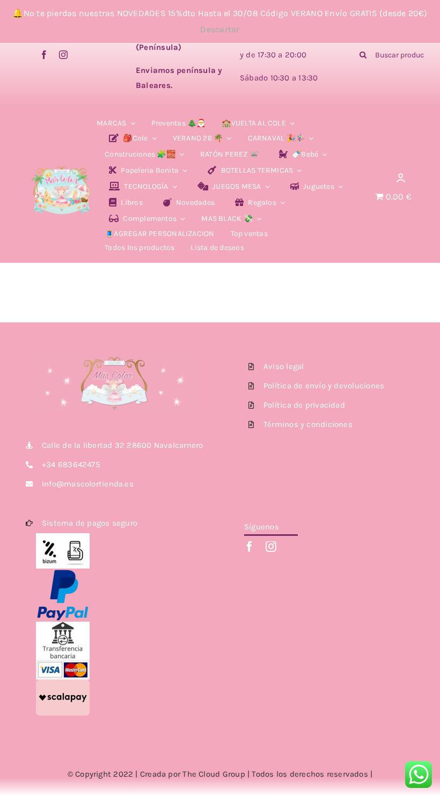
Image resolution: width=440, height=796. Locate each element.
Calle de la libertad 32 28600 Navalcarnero (122, 445)
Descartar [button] (219, 29)
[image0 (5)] (61, 161)
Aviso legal (283, 366)
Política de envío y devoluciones (323, 385)
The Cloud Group (213, 774)
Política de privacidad (304, 405)
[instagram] (63, 54)
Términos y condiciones (308, 424)
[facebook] (44, 54)
